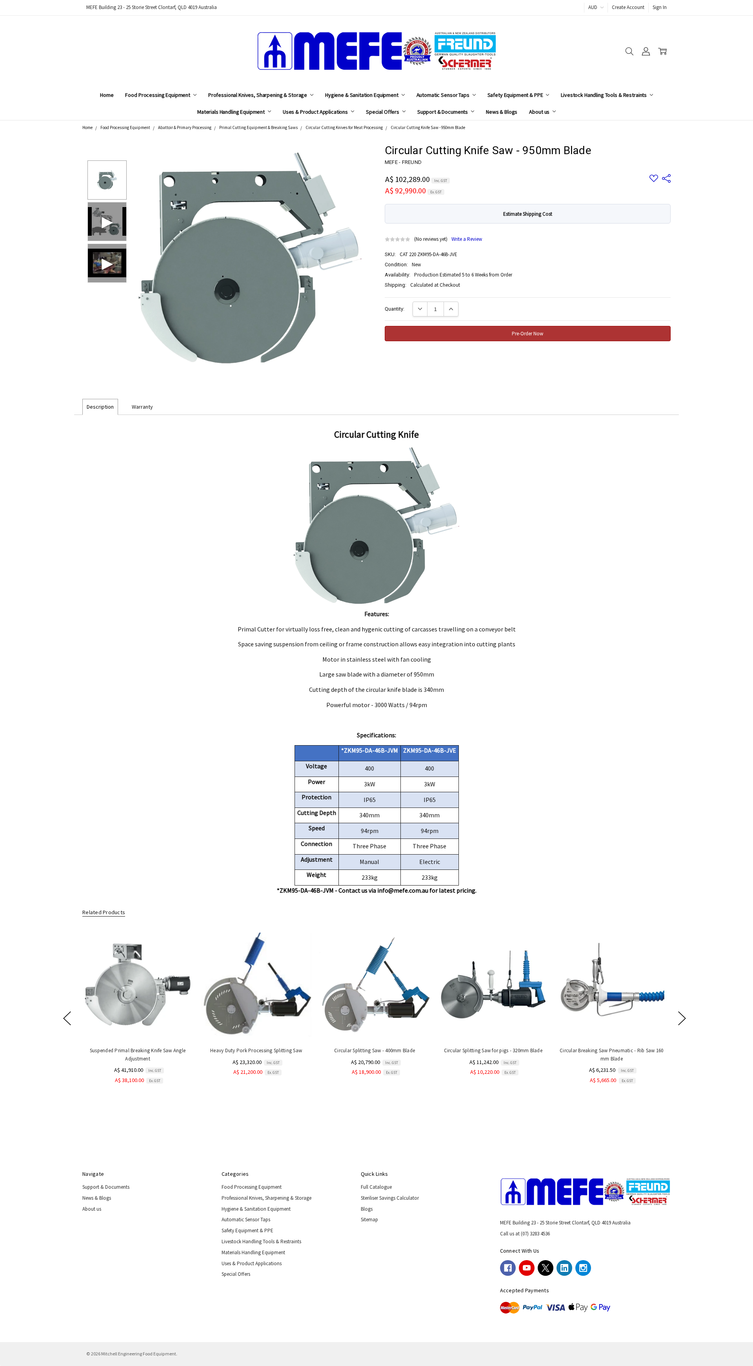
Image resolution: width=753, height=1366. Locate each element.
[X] (545, 1268)
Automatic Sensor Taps (444, 94)
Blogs (367, 1209)
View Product (611, 1024)
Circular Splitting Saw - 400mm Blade (374, 1050)
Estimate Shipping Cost (527, 214)
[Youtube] (527, 1268)
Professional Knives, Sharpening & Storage (258, 94)
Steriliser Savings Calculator (390, 1198)
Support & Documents (443, 111)
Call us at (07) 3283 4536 (525, 1233)
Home (106, 94)
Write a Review (466, 239)
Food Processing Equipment (158, 94)
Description (100, 406)
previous (67, 1018)
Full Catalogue (376, 1187)
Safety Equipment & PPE (515, 94)
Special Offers (383, 111)
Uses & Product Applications (316, 111)
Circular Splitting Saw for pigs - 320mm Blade (493, 1050)
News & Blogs (501, 111)
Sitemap (369, 1219)
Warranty (142, 406)
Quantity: (394, 309)
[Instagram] (583, 1268)
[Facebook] (508, 1268)
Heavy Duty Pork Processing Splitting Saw (256, 1050)
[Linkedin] (564, 1268)
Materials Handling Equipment (231, 111)
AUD (593, 7)
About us (540, 111)
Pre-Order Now (137, 1024)
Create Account (628, 7)
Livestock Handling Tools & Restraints (604, 94)
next (682, 1018)
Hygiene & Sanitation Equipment (362, 94)
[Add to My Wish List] (180, 955)
